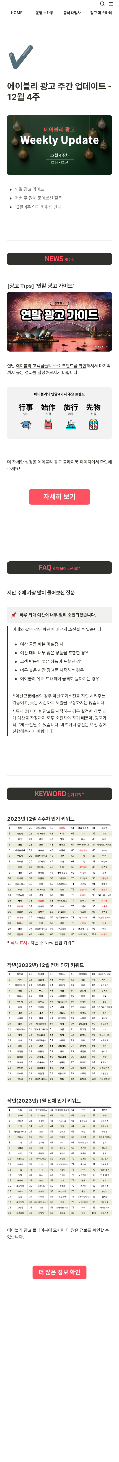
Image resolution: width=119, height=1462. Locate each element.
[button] (102, 4)
